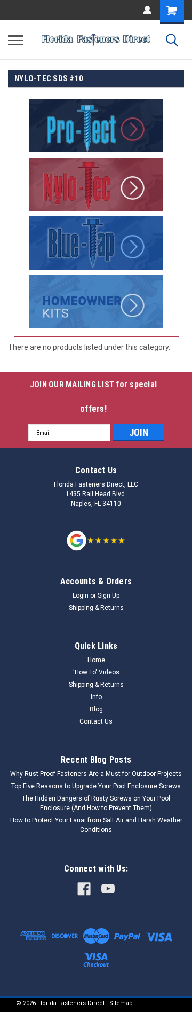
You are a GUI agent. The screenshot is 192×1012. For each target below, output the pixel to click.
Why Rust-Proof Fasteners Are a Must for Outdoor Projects (96, 774)
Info (96, 697)
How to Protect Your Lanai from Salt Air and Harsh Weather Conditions (96, 825)
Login (81, 595)
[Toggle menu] (15, 40)
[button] (96, 125)
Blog (96, 709)
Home (96, 660)
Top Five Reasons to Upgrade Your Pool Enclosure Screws (96, 786)
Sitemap (121, 1003)
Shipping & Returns (96, 607)
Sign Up (108, 595)
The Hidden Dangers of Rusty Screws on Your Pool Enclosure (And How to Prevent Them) (96, 803)
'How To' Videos (96, 672)
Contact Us (96, 721)
